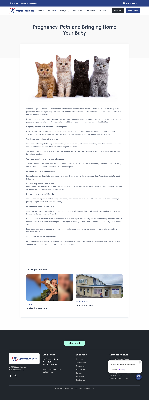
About (40, 10)
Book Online (133, 10)
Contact (102, 10)
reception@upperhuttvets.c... (54, 369)
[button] (139, 377)
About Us (79, 359)
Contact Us (80, 380)
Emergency (64, 10)
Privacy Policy (60, 388)
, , (51, 362)
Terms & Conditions (74, 388)
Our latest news (84, 305)
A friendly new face (36, 308)
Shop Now (118, 10)
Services (51, 10)
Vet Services (81, 362)
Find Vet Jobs (89, 388)
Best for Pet (78, 10)
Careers (79, 373)
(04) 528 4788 (131, 3)
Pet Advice (91, 10)
